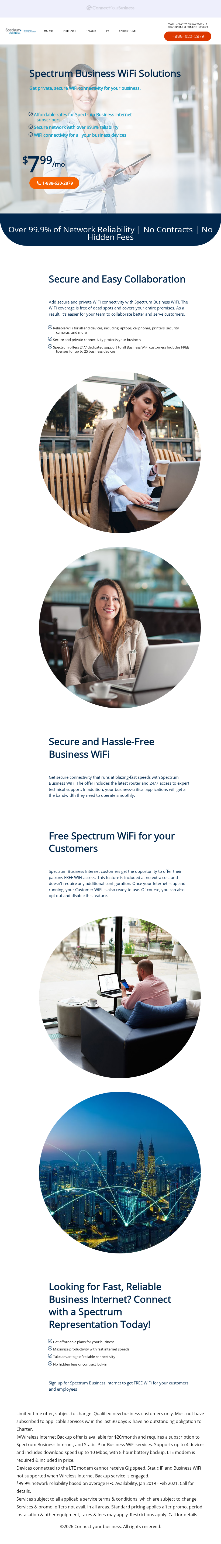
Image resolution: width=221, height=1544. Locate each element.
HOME (48, 31)
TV (107, 31)
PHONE (91, 31)
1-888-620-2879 (187, 36)
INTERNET (69, 31)
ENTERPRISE (127, 31)
